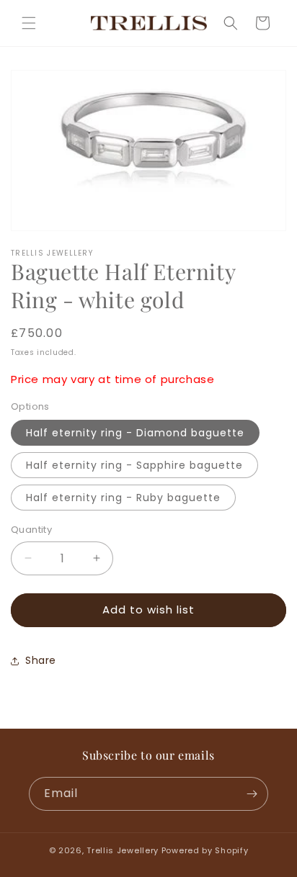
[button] (29, 23)
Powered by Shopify (205, 850)
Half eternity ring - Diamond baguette (135, 433)
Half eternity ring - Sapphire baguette (134, 465)
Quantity (31, 529)
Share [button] (40, 660)
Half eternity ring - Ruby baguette (123, 497)
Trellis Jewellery (123, 850)
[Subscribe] (251, 794)
